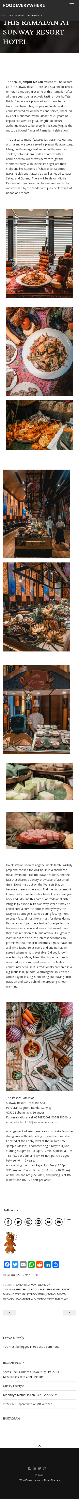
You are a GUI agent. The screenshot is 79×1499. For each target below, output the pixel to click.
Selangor (44, 1284)
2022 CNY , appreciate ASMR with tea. (28, 1404)
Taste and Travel (58, 1299)
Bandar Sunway (26, 1284)
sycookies (13, 1275)
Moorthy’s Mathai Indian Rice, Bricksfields (30, 1395)
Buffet (17, 1289)
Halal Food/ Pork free (37, 1289)
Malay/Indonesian (33, 1294)
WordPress (26, 1480)
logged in (26, 1346)
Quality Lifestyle (13, 1386)
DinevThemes (52, 1480)
